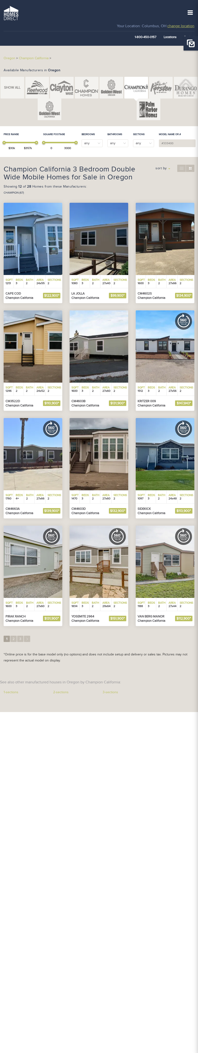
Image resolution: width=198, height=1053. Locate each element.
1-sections (11, 692)
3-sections (110, 692)
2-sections (61, 692)
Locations (170, 37)
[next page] (27, 639)
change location (180, 26)
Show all (12, 88)
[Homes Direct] (11, 12)
